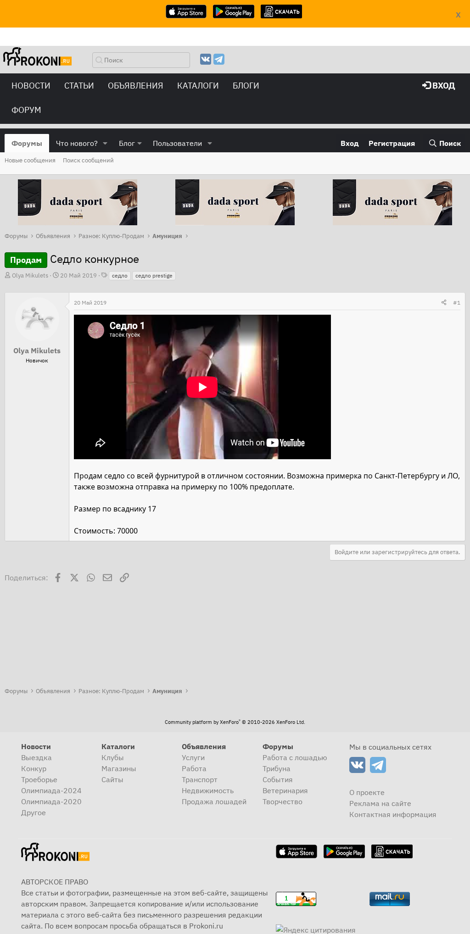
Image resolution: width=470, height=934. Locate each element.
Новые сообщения (30, 160)
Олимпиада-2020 (51, 801)
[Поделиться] (444, 303)
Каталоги (198, 85)
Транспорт (200, 779)
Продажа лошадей (214, 801)
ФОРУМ (26, 110)
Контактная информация (392, 814)
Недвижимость (208, 790)
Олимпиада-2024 (51, 790)
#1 (456, 302)
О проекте (367, 792)
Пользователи (177, 143)
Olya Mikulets (30, 275)
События (278, 779)
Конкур (33, 768)
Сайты (112, 779)
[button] (105, 143)
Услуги (193, 757)
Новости (30, 85)
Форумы (26, 143)
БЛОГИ (246, 85)
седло (120, 275)
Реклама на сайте (380, 803)
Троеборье (39, 779)
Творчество (282, 801)
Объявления (135, 85)
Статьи (79, 85)
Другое (33, 812)
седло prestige (154, 275)
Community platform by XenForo (235, 722)
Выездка (36, 757)
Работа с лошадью (295, 757)
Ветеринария (285, 790)
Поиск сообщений (88, 160)
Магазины (118, 768)
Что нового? (77, 143)
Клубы (112, 757)
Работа (194, 768)
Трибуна (277, 768)
